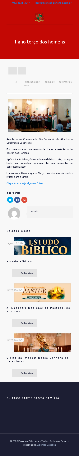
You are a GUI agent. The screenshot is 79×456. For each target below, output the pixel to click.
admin (48, 81)
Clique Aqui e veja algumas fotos (25, 183)
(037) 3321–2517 (21, 2)
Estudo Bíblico (19, 261)
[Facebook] (40, 7)
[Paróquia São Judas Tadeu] (39, 17)
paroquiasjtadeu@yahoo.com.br (53, 2)
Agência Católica (46, 444)
